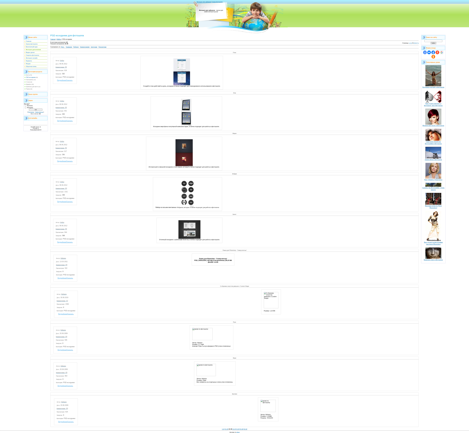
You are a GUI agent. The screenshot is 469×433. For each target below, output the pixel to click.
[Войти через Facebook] (433, 52)
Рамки (28, 89)
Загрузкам (94, 47)
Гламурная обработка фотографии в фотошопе (433, 142)
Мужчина (30, 105)
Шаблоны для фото (32, 86)
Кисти (28, 75)
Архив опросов (39, 112)
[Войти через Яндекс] (437, 52)
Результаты (31, 112)
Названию (69, 47)
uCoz (238, 432)
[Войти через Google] (442, 52)
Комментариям (85, 47)
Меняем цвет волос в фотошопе (433, 125)
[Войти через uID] (425, 52)
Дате (62, 47)
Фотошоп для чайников (204, 2)
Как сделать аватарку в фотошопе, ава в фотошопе (433, 104)
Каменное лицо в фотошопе (433, 260)
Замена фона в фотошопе (433, 159)
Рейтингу (76, 47)
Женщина (30, 107)
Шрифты (28, 84)
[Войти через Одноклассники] (433, 57)
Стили (28, 82)
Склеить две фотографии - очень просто (433, 189)
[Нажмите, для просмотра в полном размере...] (181, 85)
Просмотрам (102, 47)
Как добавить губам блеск (433, 180)
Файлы (59, 39)
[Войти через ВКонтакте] (429, 52)
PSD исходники (31, 77)
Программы (29, 79)
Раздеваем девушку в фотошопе (433, 87)
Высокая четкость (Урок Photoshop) (433, 207)
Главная (52, 39)
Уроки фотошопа (217, 2)
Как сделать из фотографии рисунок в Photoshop (433, 243)
